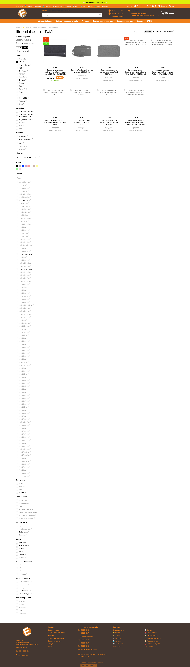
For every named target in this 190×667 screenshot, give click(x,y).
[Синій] (23, 166)
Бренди (140, 21)
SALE (149, 21)
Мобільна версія (23, 655)
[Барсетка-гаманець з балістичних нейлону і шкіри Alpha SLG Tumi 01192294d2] (135, 51)
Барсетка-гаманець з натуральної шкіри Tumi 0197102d (109, 72)
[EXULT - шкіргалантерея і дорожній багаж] (27, 631)
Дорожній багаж (45, 21)
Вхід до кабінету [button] (118, 630)
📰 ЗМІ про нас (57, 6)
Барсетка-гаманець (24, 40)
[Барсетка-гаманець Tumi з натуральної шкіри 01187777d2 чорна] (55, 101)
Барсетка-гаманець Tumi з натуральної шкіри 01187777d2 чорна (55, 122)
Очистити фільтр (22, 51)
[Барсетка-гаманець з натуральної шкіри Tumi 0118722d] (82, 101)
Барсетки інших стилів (25, 43)
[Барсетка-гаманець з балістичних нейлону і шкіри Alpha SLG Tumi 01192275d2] (55, 51)
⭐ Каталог (19, 6)
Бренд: (19, 48)
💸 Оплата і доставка (101, 6)
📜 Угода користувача (152, 641)
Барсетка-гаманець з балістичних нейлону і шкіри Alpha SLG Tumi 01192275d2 (55, 72)
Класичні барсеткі (23, 37)
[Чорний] (17, 166)
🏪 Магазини (47, 6)
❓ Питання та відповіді (152, 644)
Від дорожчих (168, 31)
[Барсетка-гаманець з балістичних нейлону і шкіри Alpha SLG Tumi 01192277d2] (162, 51)
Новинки (148, 31)
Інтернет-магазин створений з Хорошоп (91, 662)
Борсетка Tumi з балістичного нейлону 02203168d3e (82, 71)
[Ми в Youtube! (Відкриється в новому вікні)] (153, 6)
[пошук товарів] (100, 15)
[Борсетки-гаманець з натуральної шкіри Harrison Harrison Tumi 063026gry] (135, 101)
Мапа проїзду (84, 656)
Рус (131, 6)
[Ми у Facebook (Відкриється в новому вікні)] (147, 6)
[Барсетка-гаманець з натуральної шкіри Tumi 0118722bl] (109, 101)
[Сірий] (20, 166)
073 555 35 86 (117, 10)
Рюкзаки (85, 21)
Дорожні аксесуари (125, 21)
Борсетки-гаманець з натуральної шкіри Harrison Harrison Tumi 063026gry (135, 122)
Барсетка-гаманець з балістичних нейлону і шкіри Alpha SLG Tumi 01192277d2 (162, 72)
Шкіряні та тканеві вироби (67, 21)
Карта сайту (149, 646)
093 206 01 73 (117, 13)
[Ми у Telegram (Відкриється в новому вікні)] (155, 6)
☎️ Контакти (37, 6)
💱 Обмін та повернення (153, 638)
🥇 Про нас (28, 6)
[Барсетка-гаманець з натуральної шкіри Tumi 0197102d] (109, 51)
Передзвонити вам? (118, 16)
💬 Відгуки (75, 6)
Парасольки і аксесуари (102, 21)
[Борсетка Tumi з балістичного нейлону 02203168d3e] (82, 51)
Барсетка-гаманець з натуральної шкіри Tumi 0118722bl (109, 122)
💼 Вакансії (67, 6)
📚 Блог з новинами (87, 6)
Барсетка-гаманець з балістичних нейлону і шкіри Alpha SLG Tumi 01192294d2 (135, 72)
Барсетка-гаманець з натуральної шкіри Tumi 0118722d (82, 122)
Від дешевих (157, 31)
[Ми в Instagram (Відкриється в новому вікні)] (150, 6)
